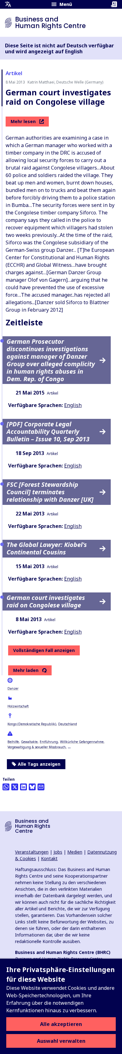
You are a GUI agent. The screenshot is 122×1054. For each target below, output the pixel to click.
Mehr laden (25, 670)
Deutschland (67, 724)
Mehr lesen (23, 121)
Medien (74, 852)
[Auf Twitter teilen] (14, 786)
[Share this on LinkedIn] (23, 786)
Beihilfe (13, 742)
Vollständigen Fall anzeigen (44, 650)
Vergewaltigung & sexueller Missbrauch (37, 747)
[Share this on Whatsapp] (6, 786)
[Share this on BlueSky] (32, 786)
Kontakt (49, 858)
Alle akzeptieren (61, 1024)
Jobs (57, 852)
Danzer (13, 688)
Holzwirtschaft (18, 706)
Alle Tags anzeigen (39, 764)
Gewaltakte (29, 742)
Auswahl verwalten (61, 1040)
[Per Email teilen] (41, 786)
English (73, 405)
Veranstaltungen (31, 852)
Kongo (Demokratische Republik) (32, 724)
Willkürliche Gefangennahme (82, 742)
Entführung (49, 742)
